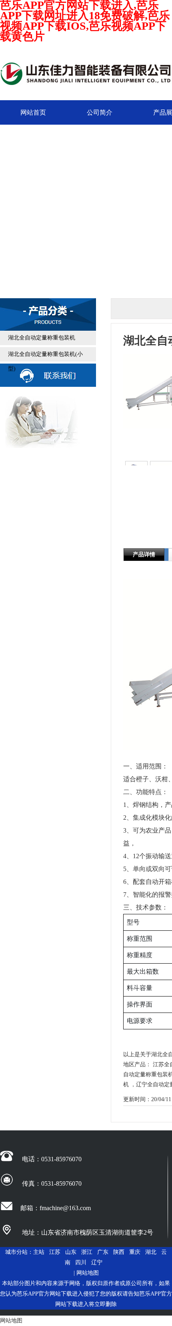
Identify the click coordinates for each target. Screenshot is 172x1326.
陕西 (118, 1252)
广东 (102, 1252)
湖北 (150, 1252)
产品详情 (144, 555)
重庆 (134, 1252)
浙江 (86, 1252)
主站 (38, 1252)
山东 (70, 1252)
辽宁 (96, 1262)
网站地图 (87, 1273)
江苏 (54, 1252)
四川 (80, 1262)
